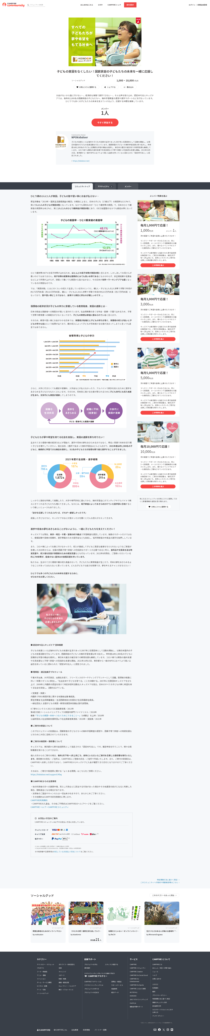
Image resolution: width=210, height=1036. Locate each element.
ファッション (41, 979)
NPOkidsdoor (79, 137)
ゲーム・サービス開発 (44, 982)
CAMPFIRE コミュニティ (138, 968)
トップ (82, 186)
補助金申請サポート (136, 1007)
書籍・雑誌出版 (64, 982)
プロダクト (40, 968)
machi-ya (133, 1003)
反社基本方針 (156, 1006)
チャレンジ (62, 972)
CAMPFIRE (133, 964)
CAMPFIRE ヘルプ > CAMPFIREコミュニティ (50, 807)
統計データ (115, 992)
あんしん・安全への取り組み (161, 968)
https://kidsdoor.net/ (81, 161)
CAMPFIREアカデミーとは (92, 981)
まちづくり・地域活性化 (67, 964)
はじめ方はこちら (86, 5)
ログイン (192, 5)
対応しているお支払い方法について (67, 851)
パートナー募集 (101, 1030)
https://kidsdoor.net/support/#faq (46, 774)
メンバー (128, 186)
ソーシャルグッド (43, 993)
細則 (153, 991)
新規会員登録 (202, 5)
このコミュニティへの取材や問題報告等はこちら (159, 882)
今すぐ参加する (105, 122)
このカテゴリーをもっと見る (163, 895)
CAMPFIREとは (157, 964)
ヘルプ (154, 975)
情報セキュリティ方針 (159, 1002)
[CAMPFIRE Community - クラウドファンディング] (13, 5)
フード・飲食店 (42, 972)
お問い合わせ (156, 979)
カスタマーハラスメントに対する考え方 (162, 1010)
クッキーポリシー (158, 1016)
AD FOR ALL (133, 992)
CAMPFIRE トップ (114, 5)
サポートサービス (117, 985)
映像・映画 (62, 979)
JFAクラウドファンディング (139, 999)
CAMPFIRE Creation (136, 972)
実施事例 (114, 989)
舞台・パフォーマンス (66, 990)
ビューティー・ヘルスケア (67, 986)
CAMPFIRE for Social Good (139, 975)
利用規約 (155, 988)
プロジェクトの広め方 (91, 992)
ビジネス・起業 (42, 986)
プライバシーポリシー (159, 995)
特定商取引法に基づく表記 (167, 879)
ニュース (155, 972)
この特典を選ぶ (158, 265)
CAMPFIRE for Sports (137, 985)
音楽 (60, 968)
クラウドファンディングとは (93, 985)
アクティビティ (105, 186)
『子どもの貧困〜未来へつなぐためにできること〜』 (58, 715)
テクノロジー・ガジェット (45, 964)
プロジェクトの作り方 (91, 989)
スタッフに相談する (111, 964)
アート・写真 (41, 990)
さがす (100, 5)
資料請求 (130, 5)
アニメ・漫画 (41, 975)
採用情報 (86, 1030)
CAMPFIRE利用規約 (39, 800)
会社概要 (74, 1030)
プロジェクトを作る (90, 964)
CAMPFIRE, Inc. (61, 1030)
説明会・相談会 (116, 981)
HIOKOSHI (133, 996)
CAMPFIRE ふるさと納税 (138, 989)
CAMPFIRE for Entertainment (134, 980)
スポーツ (62, 975)
